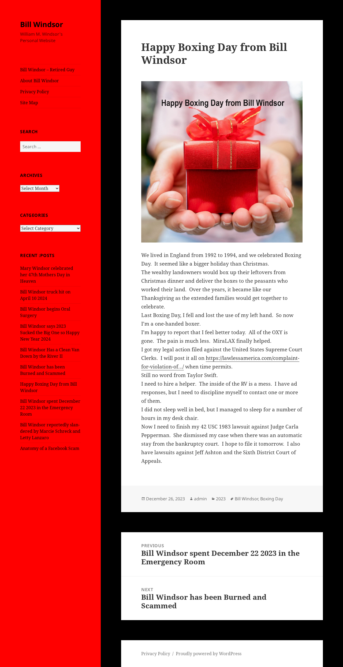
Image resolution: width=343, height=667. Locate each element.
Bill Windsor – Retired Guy (47, 70)
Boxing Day (271, 499)
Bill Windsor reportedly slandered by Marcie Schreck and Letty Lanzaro (50, 431)
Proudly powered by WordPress (208, 654)
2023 (221, 499)
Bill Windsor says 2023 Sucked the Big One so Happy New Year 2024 (50, 332)
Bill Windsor (41, 24)
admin (200, 499)
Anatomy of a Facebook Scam (49, 448)
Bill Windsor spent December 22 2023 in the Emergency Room (50, 407)
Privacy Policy (34, 92)
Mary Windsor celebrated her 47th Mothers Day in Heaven (46, 274)
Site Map (29, 103)
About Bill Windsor (39, 81)
